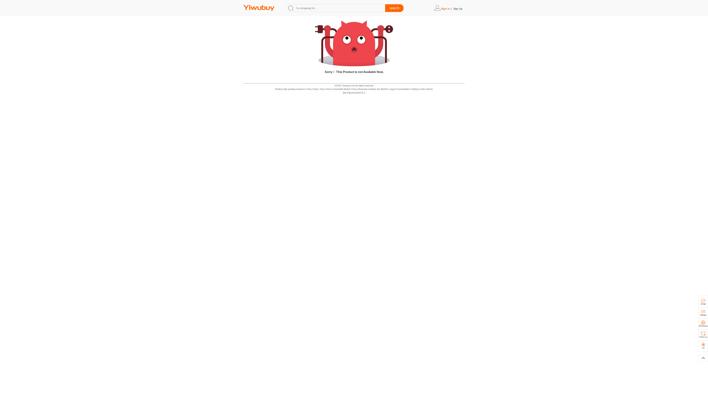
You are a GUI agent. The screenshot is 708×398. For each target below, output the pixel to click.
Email (703, 315)
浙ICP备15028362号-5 (354, 93)
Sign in (445, 8)
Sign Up (457, 8)
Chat (703, 304)
